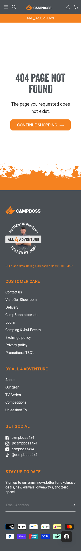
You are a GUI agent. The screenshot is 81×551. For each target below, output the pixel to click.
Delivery (11, 307)
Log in (10, 322)
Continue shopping (37, 125)
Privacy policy (16, 345)
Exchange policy (18, 337)
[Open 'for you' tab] (66, 536)
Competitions (16, 402)
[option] (40, 18)
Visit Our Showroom (21, 300)
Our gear (12, 387)
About (10, 380)
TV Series (13, 395)
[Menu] (7, 7)
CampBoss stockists (21, 315)
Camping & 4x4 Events (23, 330)
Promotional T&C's (19, 353)
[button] (71, 505)
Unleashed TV (16, 410)
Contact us (13, 292)
